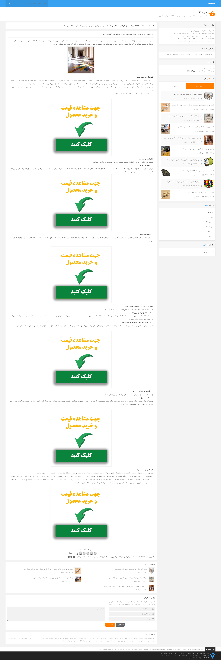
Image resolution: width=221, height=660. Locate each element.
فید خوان (191, 658)
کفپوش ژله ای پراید (22, 639)
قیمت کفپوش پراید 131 (131, 639)
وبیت (196, 658)
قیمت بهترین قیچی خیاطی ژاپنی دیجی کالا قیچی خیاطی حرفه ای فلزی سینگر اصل (48, 569)
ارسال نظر (111, 624)
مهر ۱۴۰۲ (210, 217)
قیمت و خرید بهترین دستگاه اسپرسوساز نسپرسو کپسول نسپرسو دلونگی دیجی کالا (187, 55)
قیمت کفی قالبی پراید (48, 639)
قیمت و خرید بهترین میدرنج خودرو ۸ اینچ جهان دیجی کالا (198, 171)
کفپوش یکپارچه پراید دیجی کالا (69, 641)
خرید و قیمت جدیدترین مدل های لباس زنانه (192, 649)
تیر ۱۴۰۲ (210, 231)
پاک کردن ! (120, 624)
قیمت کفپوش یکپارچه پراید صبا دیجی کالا (65, 639)
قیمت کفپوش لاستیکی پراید (100, 639)
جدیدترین (199, 86)
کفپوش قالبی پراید (110, 641)
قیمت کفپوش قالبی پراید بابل (116, 639)
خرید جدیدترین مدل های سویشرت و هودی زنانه (112, 649)
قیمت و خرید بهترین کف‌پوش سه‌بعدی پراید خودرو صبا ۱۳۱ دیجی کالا (127, 34)
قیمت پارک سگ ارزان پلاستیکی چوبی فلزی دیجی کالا (131, 569)
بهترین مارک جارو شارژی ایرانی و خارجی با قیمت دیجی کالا (198, 149)
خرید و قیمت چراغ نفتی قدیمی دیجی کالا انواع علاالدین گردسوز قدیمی (125, 586)
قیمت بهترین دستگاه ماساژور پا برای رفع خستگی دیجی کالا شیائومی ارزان (51, 578)
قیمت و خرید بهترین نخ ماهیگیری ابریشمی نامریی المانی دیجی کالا (184, 160)
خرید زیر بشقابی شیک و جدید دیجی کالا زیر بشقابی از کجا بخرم (128, 578)
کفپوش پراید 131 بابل (35, 639)
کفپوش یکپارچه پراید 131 (85, 641)
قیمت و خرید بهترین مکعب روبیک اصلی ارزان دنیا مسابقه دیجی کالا (184, 182)
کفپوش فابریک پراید (122, 641)
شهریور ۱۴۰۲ (209, 222)
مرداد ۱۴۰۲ (209, 227)
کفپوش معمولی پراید (99, 641)
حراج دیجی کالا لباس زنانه (173, 649)
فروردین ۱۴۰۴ (208, 212)
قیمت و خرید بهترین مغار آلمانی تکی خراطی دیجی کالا (199, 192)
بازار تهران (194, 654)
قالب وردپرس (208, 252)
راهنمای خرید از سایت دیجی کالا (120, 25)
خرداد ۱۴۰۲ (209, 236)
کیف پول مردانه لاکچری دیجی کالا (133, 649)
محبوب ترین (172, 86)
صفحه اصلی (211, 3)
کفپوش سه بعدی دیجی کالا (136, 641)
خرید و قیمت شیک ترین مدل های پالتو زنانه (154, 649)
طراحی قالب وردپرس (203, 658)
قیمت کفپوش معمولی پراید (84, 639)
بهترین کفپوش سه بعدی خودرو (146, 639)
